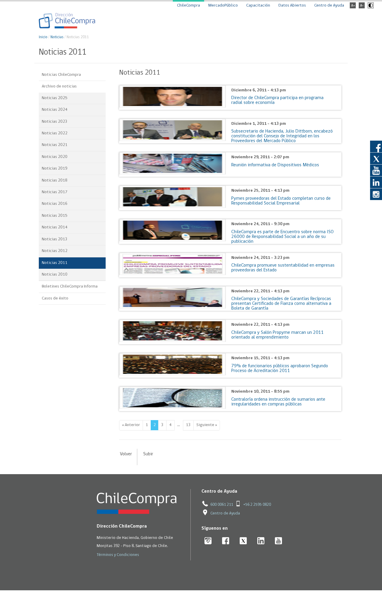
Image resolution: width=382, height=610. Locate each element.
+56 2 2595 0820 (257, 505)
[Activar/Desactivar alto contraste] (370, 7)
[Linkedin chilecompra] (261, 541)
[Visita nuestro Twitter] (376, 158)
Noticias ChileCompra (61, 75)
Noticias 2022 (54, 133)
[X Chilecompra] (243, 541)
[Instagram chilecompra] (208, 541)
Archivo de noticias (59, 86)
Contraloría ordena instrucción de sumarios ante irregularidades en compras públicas (278, 402)
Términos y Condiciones (118, 555)
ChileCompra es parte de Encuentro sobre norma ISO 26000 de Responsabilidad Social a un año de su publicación (282, 237)
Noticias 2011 (54, 263)
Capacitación (258, 5)
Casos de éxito (55, 298)
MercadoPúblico (223, 5)
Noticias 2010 (54, 274)
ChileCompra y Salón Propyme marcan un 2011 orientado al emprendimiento (277, 335)
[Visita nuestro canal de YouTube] (376, 170)
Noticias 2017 (54, 192)
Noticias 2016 (54, 204)
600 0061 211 (221, 505)
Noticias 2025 (54, 98)
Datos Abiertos (292, 5)
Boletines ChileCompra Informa (70, 286)
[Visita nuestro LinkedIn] (376, 182)
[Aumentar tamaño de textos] (352, 7)
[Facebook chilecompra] (225, 541)
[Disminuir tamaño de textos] (361, 7)
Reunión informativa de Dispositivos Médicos (275, 165)
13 (188, 425)
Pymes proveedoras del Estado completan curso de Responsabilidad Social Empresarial (281, 201)
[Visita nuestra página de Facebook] (376, 146)
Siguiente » (206, 425)
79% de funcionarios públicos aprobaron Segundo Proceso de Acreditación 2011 (279, 368)
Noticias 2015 (54, 215)
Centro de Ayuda (329, 5)
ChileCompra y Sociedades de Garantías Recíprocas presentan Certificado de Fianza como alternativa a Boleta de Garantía (281, 303)
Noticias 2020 (54, 157)
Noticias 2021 (54, 145)
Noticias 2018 (54, 180)
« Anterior (131, 425)
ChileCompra (188, 5)
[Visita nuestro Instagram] (376, 194)
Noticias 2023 (54, 121)
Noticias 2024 (54, 109)
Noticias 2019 (54, 168)
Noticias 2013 (54, 239)
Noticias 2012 (54, 251)
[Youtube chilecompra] (278, 541)
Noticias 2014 (54, 227)
